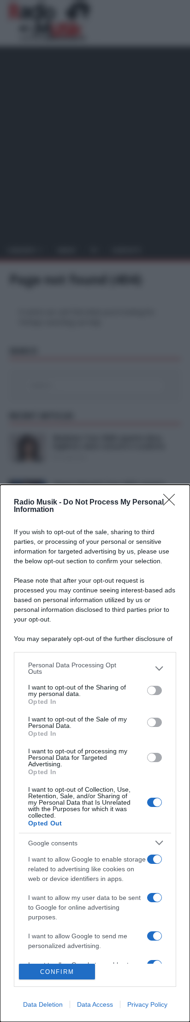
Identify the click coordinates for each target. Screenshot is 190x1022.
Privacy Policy (147, 1004)
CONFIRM (57, 971)
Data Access (95, 1004)
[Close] (172, 502)
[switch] (154, 690)
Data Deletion (43, 1004)
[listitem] (95, 668)
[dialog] (95, 753)
